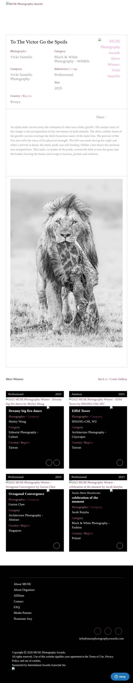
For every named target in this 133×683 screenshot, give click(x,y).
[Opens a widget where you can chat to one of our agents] (120, 677)
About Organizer (24, 589)
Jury (43, 9)
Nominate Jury (23, 618)
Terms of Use (96, 656)
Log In (62, 16)
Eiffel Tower (81, 411)
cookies (36, 660)
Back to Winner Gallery (112, 379)
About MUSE (22, 584)
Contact (18, 601)
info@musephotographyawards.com (101, 638)
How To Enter (20, 9)
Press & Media (21, 16)
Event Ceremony (90, 9)
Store (46, 16)
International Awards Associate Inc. (47, 665)
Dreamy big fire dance (25, 411)
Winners (61, 9)
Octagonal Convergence (26, 494)
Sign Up (80, 16)
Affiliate (19, 595)
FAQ (17, 607)
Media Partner (23, 613)
